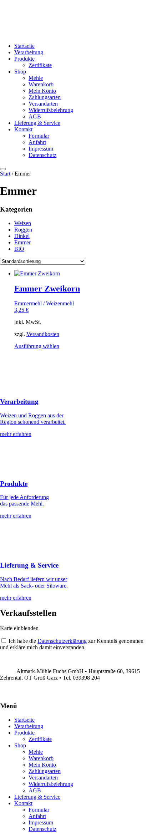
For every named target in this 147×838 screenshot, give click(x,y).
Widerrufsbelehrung (51, 110)
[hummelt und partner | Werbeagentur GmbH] (2, 692)
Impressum (41, 149)
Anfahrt (37, 142)
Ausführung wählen (36, 346)
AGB (35, 116)
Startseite (24, 46)
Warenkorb (41, 84)
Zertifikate (40, 65)
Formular (39, 136)
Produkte (24, 59)
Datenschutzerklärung (62, 641)
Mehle (36, 78)
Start (5, 174)
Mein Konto (42, 91)
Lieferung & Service (37, 123)
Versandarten (43, 104)
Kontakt (23, 129)
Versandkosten (42, 334)
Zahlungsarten (45, 97)
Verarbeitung (28, 52)
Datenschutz (42, 155)
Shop (20, 71)
